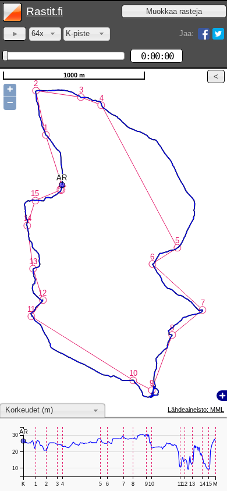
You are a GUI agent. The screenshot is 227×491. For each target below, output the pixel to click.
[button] (174, 11)
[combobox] (45, 34)
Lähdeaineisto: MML (196, 409)
